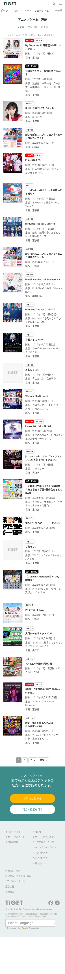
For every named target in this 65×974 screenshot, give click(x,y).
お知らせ (36, 831)
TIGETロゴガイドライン (44, 847)
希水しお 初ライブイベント (39, 108)
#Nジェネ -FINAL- (35, 609)
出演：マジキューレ (35, 468)
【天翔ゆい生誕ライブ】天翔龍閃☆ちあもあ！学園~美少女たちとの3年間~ (43, 489)
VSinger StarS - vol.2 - (37, 396)
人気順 (20, 27)
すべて (6, 10)
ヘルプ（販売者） (41, 858)
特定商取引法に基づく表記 (18, 876)
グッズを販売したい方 (43, 842)
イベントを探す (13, 831)
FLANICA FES (32, 160)
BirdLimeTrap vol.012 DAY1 (40, 223)
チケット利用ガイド (15, 837)
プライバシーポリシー (16, 881)
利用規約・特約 (13, 871)
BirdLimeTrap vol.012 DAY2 (40, 309)
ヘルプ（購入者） (41, 852)
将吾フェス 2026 (34, 339)
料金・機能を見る (32, 809)
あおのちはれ (32, 369)
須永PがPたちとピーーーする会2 (42, 522)
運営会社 (9, 886)
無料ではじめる (32, 798)
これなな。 (31, 546)
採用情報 (9, 892)
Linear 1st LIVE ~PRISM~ (39, 426)
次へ (33, 760)
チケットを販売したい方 (44, 837)
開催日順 (32, 27)
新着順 (44, 27)
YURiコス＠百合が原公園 (38, 663)
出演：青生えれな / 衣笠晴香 (40, 378)
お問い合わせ (39, 863)
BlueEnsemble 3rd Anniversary (42, 279)
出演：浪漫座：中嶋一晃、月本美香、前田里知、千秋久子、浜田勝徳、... (42, 87)
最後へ (43, 760)
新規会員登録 (11, 842)
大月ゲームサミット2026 (38, 633)
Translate (34, 928)
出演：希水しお (33, 117)
